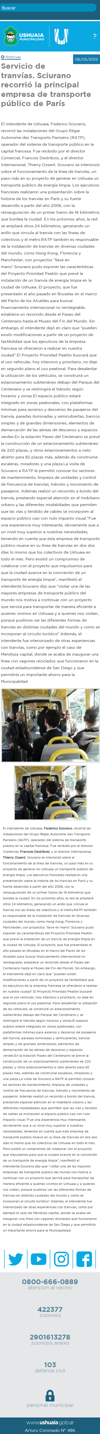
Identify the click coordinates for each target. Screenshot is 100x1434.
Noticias (12, 57)
